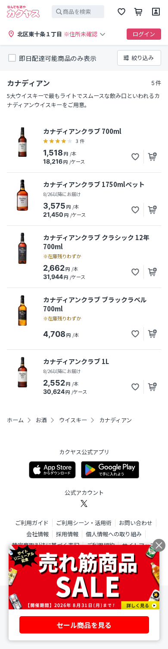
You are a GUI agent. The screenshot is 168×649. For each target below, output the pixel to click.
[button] (135, 156)
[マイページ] (156, 11)
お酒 (41, 420)
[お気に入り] (121, 11)
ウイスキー (73, 420)
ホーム (15, 420)
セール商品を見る (84, 625)
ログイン (144, 34)
